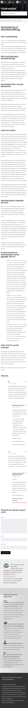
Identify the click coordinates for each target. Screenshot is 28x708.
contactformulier (11, 336)
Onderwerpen (8, 20)
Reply (26, 381)
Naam (2, 536)
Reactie (2, 517)
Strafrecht (14, 20)
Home (2, 20)
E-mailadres (4, 544)
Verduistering (4, 40)
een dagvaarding (15, 295)
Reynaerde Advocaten (18, 324)
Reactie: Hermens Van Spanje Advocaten (18, 473)
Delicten (20, 20)
